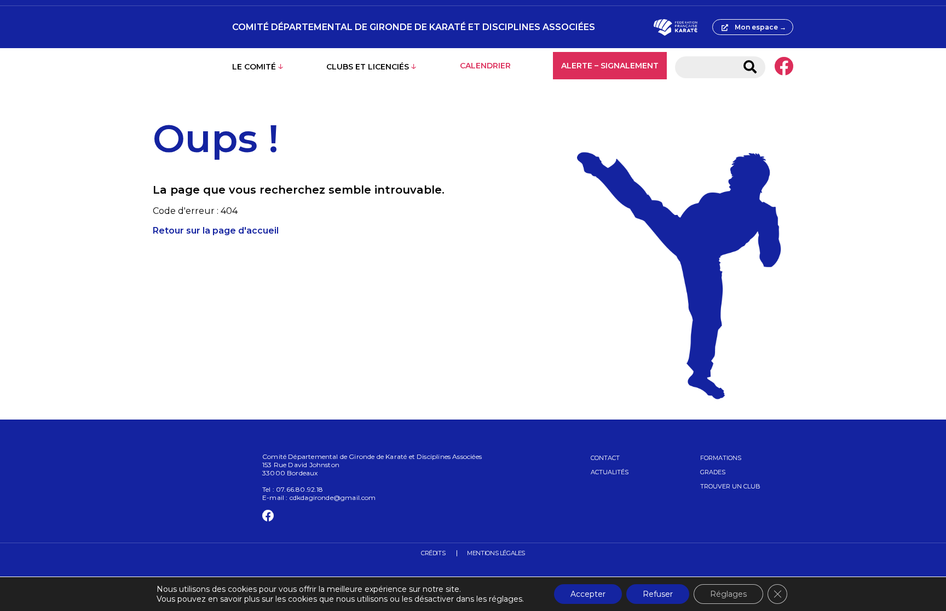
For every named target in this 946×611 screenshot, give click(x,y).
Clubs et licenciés (367, 67)
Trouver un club (730, 486)
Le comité (254, 67)
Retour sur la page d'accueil (216, 230)
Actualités (609, 472)
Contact (605, 458)
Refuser (658, 594)
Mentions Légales (496, 553)
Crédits (433, 553)
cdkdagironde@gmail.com (333, 497)
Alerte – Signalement (610, 66)
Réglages (728, 594)
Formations (720, 458)
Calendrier (485, 66)
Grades (712, 472)
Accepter (587, 594)
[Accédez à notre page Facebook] (783, 67)
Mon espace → (760, 27)
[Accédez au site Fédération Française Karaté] (675, 27)
